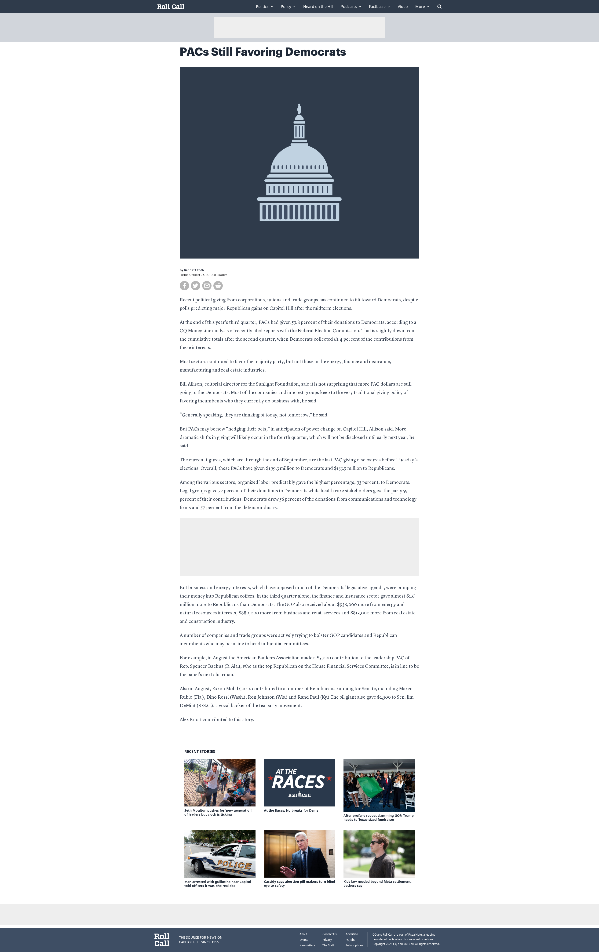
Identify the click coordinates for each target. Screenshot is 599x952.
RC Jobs (350, 940)
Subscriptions (354, 945)
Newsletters (307, 945)
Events (304, 940)
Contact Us (329, 934)
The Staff (328, 945)
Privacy (327, 940)
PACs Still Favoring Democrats (263, 52)
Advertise (352, 934)
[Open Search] (439, 6)
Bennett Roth (194, 270)
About (303, 934)
